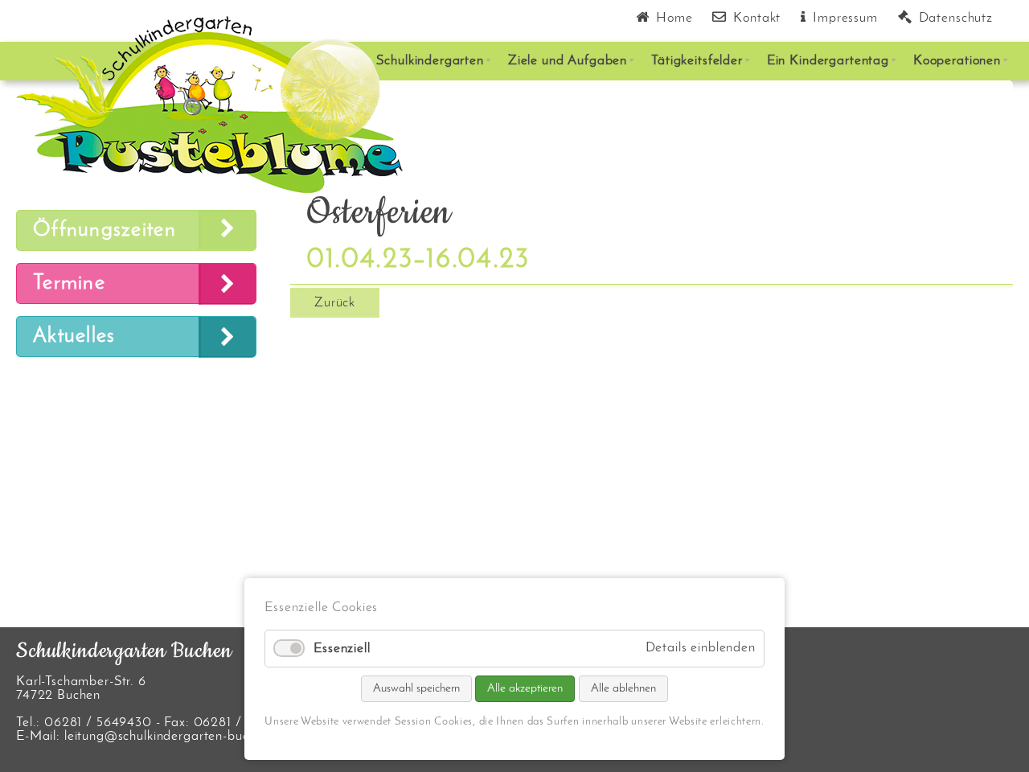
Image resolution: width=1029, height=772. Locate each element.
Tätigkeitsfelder (697, 61)
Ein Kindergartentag (828, 61)
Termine (69, 283)
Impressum (845, 18)
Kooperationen (957, 61)
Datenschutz (956, 18)
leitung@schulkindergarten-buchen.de (176, 736)
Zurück (334, 303)
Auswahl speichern (416, 689)
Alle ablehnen (623, 689)
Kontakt (757, 18)
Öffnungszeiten (104, 230)
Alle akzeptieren (525, 689)
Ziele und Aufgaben (567, 61)
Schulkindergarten (429, 61)
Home (674, 18)
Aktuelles (74, 336)
